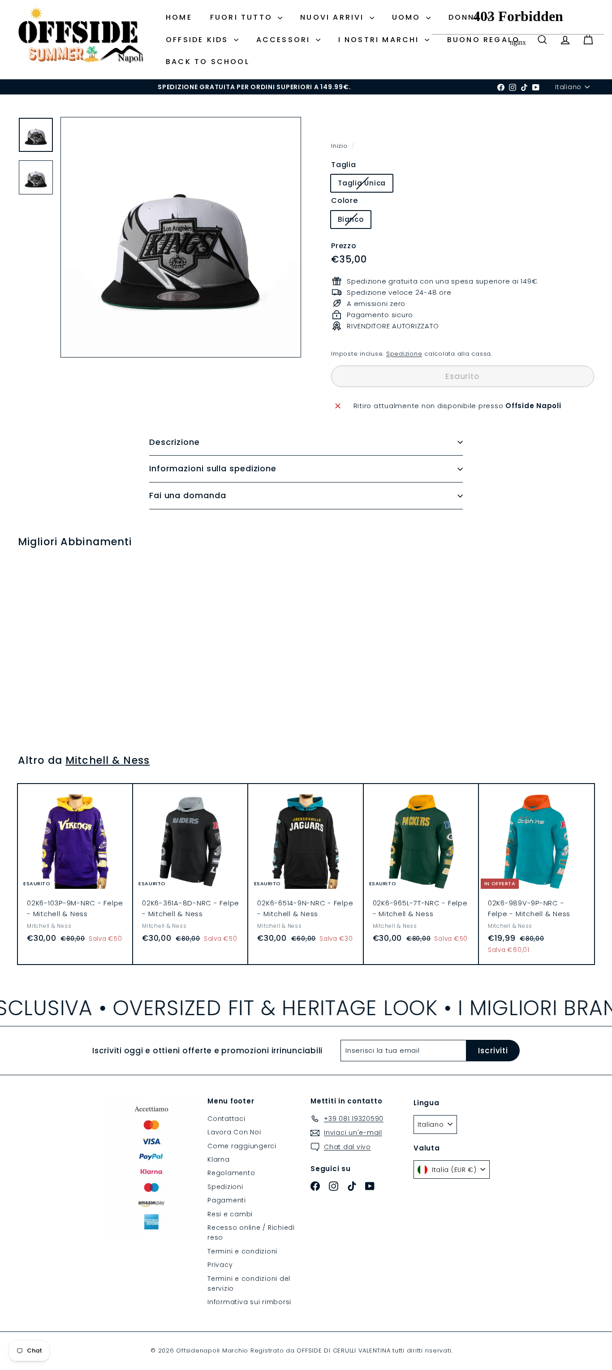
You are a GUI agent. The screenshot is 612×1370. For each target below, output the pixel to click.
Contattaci (226, 1118)
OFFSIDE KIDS (199, 39)
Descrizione (174, 442)
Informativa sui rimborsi (249, 1301)
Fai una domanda (187, 495)
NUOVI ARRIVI (333, 17)
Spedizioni (225, 1186)
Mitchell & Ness (107, 760)
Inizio (340, 146)
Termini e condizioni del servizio (248, 1283)
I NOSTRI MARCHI (380, 39)
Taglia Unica (365, 185)
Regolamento (231, 1172)
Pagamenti (226, 1200)
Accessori (285, 39)
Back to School (208, 61)
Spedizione (404, 354)
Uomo (408, 17)
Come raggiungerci (241, 1146)
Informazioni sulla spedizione (212, 468)
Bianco (354, 221)
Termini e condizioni (242, 1251)
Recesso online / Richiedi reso (251, 1232)
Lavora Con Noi (234, 1132)
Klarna (218, 1159)
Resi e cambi (230, 1214)
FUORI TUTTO (243, 17)
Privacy (220, 1264)
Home (179, 17)
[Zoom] (181, 237)
